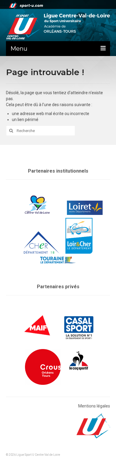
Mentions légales (94, 406)
